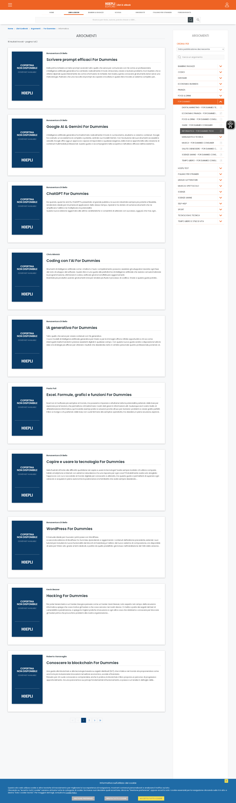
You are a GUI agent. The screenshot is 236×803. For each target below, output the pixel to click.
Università (140, 12)
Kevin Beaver (53, 589)
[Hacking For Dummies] (27, 612)
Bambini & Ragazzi (96, 12)
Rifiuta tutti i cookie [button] (116, 798)
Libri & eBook (73, 12)
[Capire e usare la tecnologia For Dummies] (27, 478)
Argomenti (36, 28)
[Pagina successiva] (94, 720)
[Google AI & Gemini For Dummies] (27, 143)
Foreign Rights (184, 12)
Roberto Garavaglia (56, 656)
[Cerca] (190, 19)
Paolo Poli (51, 388)
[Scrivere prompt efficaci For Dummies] (27, 76)
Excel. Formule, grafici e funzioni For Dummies (89, 394)
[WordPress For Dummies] (27, 545)
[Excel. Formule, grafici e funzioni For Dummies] (27, 411)
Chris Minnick (53, 254)
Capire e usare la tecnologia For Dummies (85, 461)
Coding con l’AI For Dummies (73, 260)
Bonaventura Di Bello (56, 53)
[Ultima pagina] (100, 720)
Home (51, 12)
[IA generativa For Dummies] (27, 344)
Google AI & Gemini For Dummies (77, 126)
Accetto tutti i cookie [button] (151, 798)
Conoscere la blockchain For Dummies (82, 662)
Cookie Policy (71, 792)
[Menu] (10, 5)
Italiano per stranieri (162, 12)
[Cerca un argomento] (200, 57)
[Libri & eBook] (118, 4)
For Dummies (49, 28)
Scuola (118, 12)
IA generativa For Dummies (71, 327)
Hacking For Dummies (67, 595)
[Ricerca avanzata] (198, 19)
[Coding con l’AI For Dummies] (27, 277)
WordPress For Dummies (69, 528)
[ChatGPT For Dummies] (27, 210)
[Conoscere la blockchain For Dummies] (27, 679)
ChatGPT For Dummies (67, 193)
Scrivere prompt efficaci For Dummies (81, 59)
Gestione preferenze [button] (83, 798)
